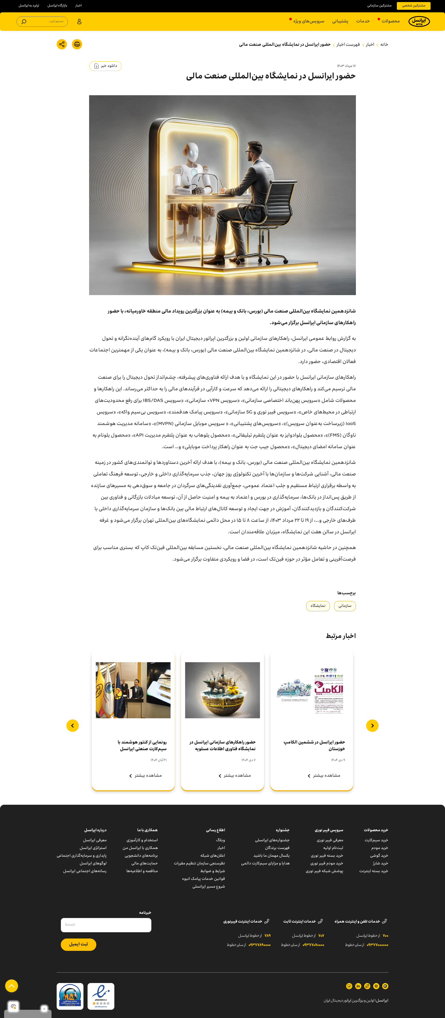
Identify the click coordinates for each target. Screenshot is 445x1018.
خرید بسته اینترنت (373, 871)
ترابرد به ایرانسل (29, 5)
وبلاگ (220, 840)
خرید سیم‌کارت (376, 840)
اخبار (78, 5)
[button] (372, 726)
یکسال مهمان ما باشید (271, 856)
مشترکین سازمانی (379, 5)
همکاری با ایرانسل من (140, 848)
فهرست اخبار (348, 45)
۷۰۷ (321, 936)
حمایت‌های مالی (144, 863)
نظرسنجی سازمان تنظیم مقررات (199, 863)
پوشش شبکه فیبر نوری (324, 871)
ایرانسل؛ (381, 1001)
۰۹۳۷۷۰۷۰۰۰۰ (313, 945)
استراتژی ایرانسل (93, 848)
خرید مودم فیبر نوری (326, 863)
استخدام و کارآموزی (142, 840)
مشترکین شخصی (413, 5)
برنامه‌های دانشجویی (141, 856)
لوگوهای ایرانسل (93, 863)
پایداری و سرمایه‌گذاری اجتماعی (82, 856)
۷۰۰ (385, 936)
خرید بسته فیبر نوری (327, 856)
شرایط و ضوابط (212, 871)
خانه (384, 45)
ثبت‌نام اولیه (333, 848)
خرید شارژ (380, 863)
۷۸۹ (267, 936)
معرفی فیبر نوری (330, 840)
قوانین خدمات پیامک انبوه (203, 879)
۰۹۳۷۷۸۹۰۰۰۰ (260, 945)
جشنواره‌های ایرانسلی (272, 840)
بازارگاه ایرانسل (57, 5)
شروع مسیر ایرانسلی (208, 887)
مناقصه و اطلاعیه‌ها (142, 871)
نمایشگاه (318, 606)
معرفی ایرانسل (95, 840)
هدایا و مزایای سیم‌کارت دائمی (265, 863)
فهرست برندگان (277, 848)
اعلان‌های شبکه (212, 856)
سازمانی (345, 606)
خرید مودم (379, 848)
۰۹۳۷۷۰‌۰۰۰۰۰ (377, 945)
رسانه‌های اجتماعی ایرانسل (85, 871)
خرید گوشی (379, 856)
